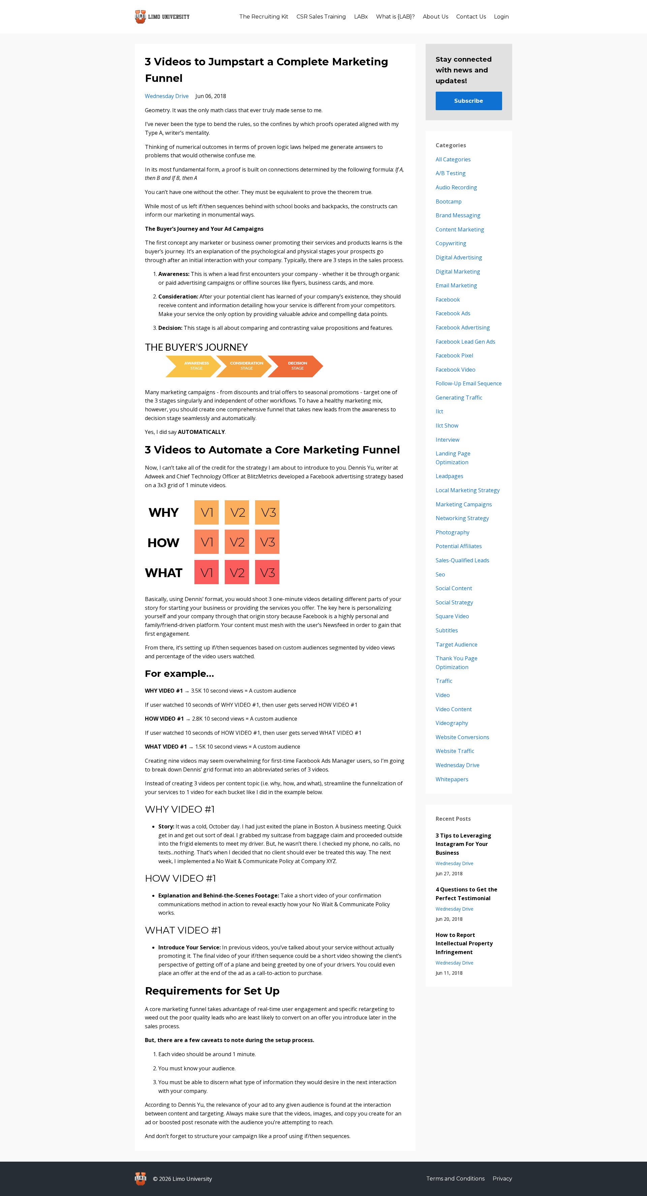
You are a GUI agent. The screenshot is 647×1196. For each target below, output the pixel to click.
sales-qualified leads (462, 560)
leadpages (449, 476)
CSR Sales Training (321, 16)
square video (452, 616)
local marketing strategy (468, 490)
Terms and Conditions (455, 1178)
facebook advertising (463, 327)
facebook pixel (454, 355)
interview (447, 439)
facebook (448, 299)
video (443, 695)
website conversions (462, 737)
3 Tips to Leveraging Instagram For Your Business (463, 844)
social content (454, 588)
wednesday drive (167, 96)
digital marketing (458, 271)
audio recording (456, 187)
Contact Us (471, 16)
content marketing (460, 229)
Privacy (502, 1178)
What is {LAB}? (395, 16)
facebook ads (453, 313)
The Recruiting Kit (263, 16)
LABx (361, 16)
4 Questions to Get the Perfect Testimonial (466, 894)
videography (452, 723)
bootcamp (449, 201)
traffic (444, 681)
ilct (439, 411)
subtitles (447, 630)
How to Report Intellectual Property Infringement (464, 943)
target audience (456, 644)
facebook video (455, 369)
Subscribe (468, 101)
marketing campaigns (464, 504)
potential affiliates (459, 546)
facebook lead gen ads (465, 341)
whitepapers (452, 779)
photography (452, 532)
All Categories (453, 159)
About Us (435, 16)
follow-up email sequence (469, 383)
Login (501, 16)
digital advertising (459, 257)
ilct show (447, 425)
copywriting (451, 243)
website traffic (455, 751)
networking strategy (462, 518)
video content (454, 709)
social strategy (454, 602)
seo (440, 574)
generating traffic (459, 397)
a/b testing (451, 173)
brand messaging (458, 215)
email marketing (456, 285)
